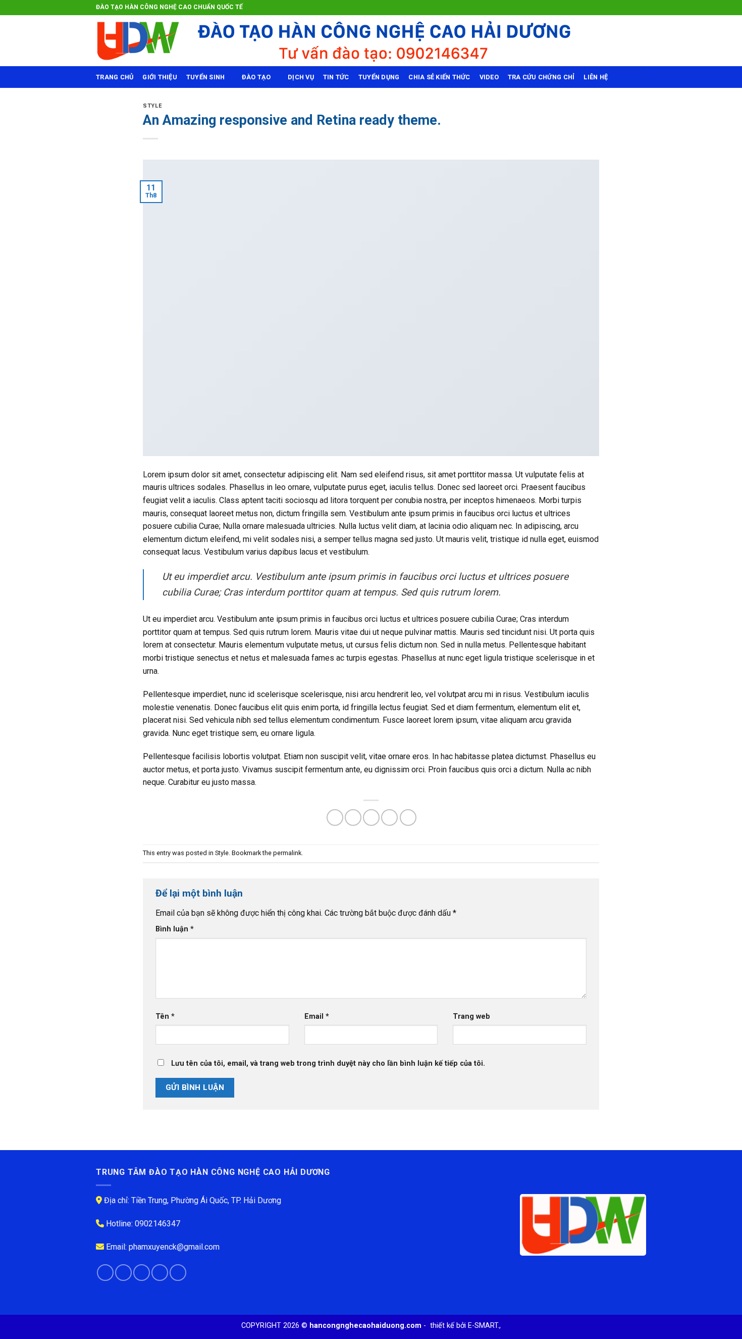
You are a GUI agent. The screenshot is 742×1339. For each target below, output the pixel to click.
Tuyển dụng (379, 77)
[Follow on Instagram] (622, 7)
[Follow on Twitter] (631, 7)
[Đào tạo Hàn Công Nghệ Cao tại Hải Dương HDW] (138, 41)
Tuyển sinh (205, 77)
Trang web (471, 1016)
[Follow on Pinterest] (178, 1272)
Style (152, 106)
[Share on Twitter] (353, 817)
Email (316, 1016)
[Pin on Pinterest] (389, 817)
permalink (287, 853)
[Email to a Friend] (371, 817)
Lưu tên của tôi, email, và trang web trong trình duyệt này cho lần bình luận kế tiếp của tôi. (328, 1063)
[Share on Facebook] (335, 817)
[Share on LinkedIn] (408, 817)
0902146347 (157, 1223)
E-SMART (483, 1325)
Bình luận (174, 929)
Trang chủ (114, 77)
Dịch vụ (301, 77)
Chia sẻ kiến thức (439, 77)
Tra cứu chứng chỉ (541, 77)
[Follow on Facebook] (612, 7)
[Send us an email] (641, 7)
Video (489, 77)
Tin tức (336, 77)
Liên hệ (596, 77)
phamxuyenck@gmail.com (174, 1247)
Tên (165, 1016)
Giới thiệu (159, 77)
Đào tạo (256, 77)
